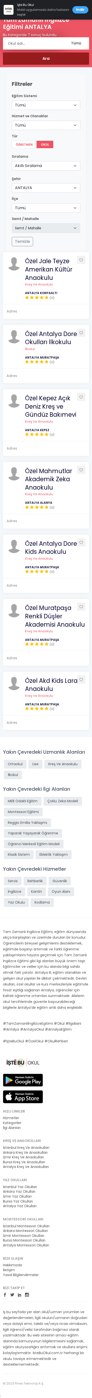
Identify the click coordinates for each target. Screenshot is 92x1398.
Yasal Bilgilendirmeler (21, 1275)
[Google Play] (23, 1079)
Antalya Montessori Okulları (26, 1245)
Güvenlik (60, 881)
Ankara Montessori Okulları (25, 1231)
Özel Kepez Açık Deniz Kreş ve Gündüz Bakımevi (50, 406)
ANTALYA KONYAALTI (41, 293)
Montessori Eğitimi (23, 811)
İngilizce (14, 891)
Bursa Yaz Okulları (18, 1201)
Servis (13, 881)
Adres (12, 311)
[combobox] (46, 105)
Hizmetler (11, 1118)
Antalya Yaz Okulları (20, 1206)
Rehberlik (35, 881)
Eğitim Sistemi (24, 96)
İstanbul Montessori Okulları (26, 1226)
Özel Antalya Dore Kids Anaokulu (51, 548)
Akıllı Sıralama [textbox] (28, 165)
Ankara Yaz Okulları (19, 1191)
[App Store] (23, 1096)
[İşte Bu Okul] (23, 1062)
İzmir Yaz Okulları (17, 1196)
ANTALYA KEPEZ (37, 430)
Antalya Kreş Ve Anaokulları (26, 1167)
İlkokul (30, 349)
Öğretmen (24, 144)
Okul (45, 144)
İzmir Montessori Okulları (23, 1235)
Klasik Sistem (19, 854)
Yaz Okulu (16, 902)
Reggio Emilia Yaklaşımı (27, 822)
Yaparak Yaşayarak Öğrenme (33, 833)
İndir (80, 9)
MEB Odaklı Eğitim (23, 801)
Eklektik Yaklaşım (53, 854)
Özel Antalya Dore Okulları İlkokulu (51, 338)
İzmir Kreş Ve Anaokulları (23, 1157)
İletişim (9, 1270)
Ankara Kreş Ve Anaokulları (25, 1152)
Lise (35, 764)
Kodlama (42, 902)
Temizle (22, 241)
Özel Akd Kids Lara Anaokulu (51, 685)
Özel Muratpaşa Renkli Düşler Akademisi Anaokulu (55, 616)
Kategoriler (12, 1123)
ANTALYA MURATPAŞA (42, 357)
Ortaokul (15, 764)
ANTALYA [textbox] (23, 188)
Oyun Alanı (61, 891)
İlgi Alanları (12, 1128)
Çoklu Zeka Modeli (62, 801)
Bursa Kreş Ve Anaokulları (24, 1162)
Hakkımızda (12, 1265)
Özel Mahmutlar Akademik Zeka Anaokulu (48, 479)
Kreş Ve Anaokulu (39, 284)
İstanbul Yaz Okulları (20, 1187)
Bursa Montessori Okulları (24, 1240)
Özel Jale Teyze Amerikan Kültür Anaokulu (48, 269)
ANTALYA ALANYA (38, 503)
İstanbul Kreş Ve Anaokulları (26, 1147)
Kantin (36, 891)
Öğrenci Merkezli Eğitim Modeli (34, 843)
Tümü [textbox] (20, 105)
